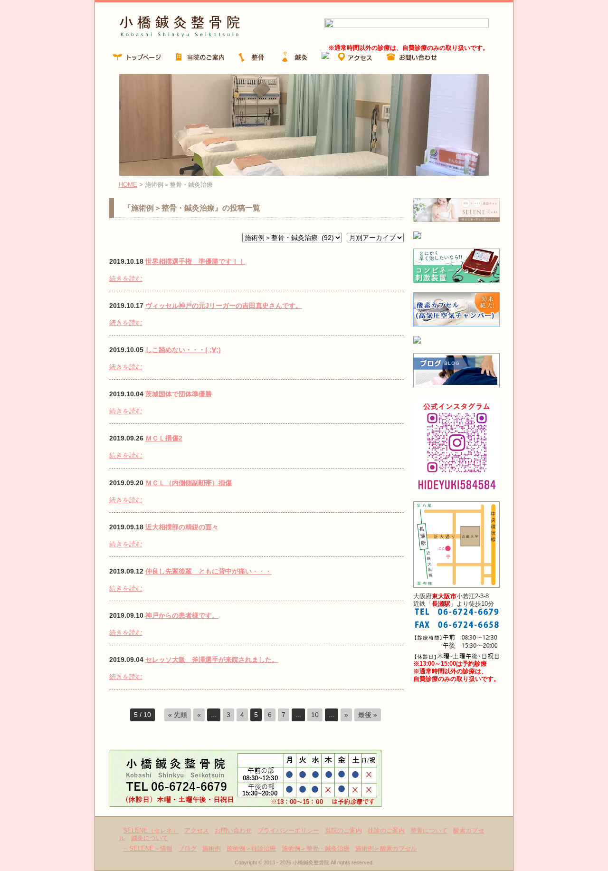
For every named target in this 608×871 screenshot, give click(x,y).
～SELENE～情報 (147, 848)
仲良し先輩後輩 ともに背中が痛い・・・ (208, 571)
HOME (128, 184)
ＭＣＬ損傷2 (163, 438)
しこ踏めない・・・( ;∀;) (183, 350)
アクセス (196, 830)
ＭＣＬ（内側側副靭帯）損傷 (188, 483)
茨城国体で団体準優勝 (178, 394)
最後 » (367, 714)
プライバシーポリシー (288, 830)
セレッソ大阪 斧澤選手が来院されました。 (211, 659)
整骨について (428, 830)
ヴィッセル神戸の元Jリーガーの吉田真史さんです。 (223, 305)
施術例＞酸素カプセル (386, 848)
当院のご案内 (343, 830)
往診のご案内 (386, 830)
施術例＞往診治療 (251, 848)
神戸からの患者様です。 (181, 615)
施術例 (211, 848)
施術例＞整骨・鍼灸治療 (316, 848)
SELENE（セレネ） (151, 830)
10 (315, 714)
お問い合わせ (233, 830)
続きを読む (125, 278)
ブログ (187, 848)
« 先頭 (177, 714)
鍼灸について (149, 838)
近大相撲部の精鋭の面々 (181, 527)
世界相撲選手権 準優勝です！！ (195, 261)
